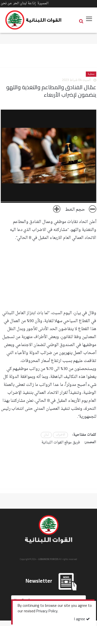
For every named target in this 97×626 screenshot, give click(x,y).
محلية (91, 74)
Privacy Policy (46, 611)
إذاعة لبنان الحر (24, 3)
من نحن (6, 3)
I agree (80, 619)
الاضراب (60, 434)
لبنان (46, 434)
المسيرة (42, 3)
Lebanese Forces (33, 20)
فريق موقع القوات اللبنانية (61, 442)
